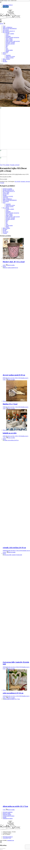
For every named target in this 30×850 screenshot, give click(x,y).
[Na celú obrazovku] (2, 848)
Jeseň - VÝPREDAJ (7, 199)
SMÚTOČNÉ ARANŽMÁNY (10, 28)
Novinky (5, 195)
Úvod (4, 26)
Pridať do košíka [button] (11, 265)
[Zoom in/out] (0, 848)
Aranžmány (8, 55)
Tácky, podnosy (9, 38)
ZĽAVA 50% (6, 193)
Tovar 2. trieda (6, 192)
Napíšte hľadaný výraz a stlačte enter (8, 0)
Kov (7, 47)
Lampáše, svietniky (10, 33)
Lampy (7, 34)
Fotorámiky (8, 36)
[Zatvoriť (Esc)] (4, 848)
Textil (7, 48)
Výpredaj (2, 182)
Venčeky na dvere (9, 57)
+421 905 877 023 (7, 838)
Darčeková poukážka (7, 188)
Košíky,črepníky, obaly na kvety (13, 41)
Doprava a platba (6, 813)
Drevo (7, 45)
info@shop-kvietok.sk (8, 836)
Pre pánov (5, 61)
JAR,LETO (5, 52)
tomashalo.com (10, 840)
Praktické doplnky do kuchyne (12, 37)
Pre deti (4, 60)
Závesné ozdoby (9, 50)
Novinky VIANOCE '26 (8, 190)
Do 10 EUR (17, 181)
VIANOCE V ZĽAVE (8, 196)
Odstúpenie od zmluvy (8, 818)
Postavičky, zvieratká (10, 42)
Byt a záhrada (6, 32)
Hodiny (7, 51)
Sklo (7, 46)
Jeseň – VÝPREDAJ (7, 27)
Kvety (4, 53)
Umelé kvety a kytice (10, 56)
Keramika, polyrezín (10, 43)
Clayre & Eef (6, 29)
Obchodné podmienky (8, 812)
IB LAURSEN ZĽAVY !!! (9, 31)
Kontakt (4, 817)
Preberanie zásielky (7, 814)
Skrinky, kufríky (9, 40)
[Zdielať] (3, 848)
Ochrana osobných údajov (8, 815)
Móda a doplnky (6, 59)
